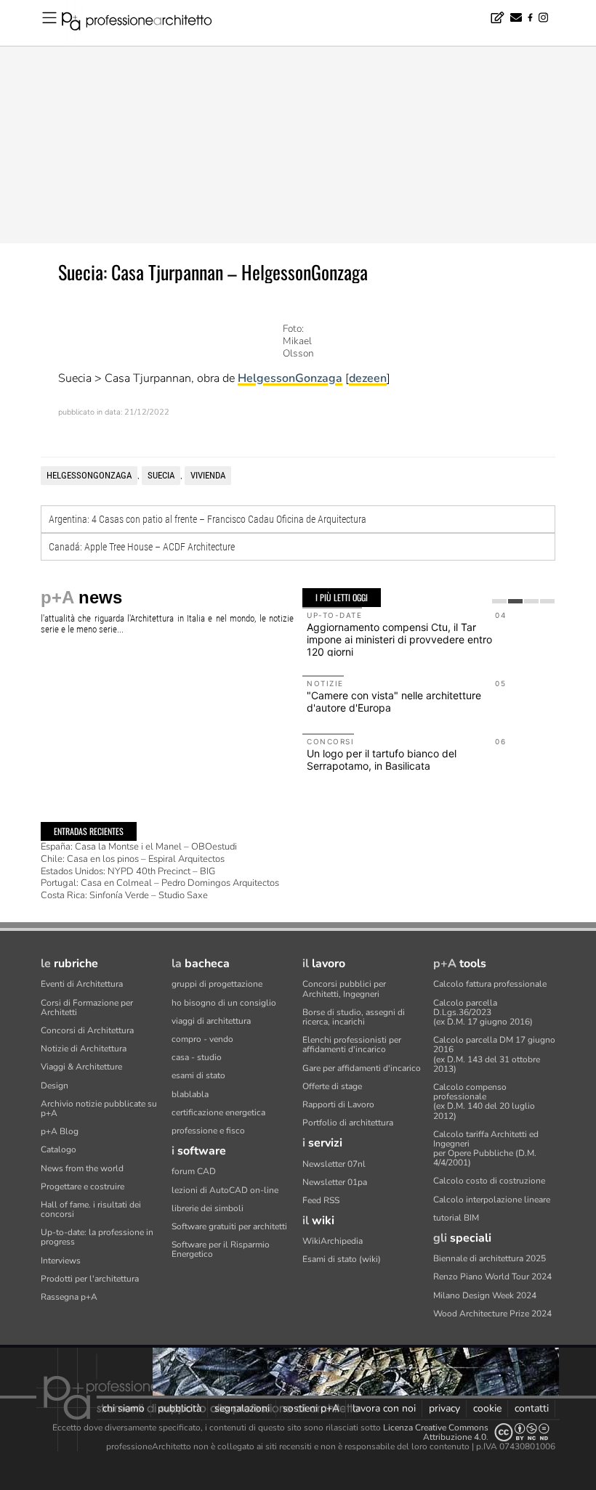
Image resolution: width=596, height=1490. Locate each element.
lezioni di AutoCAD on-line (225, 1190)
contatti (532, 1408)
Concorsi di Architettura (87, 1030)
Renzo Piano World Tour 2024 (492, 1276)
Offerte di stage (332, 1086)
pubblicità (179, 1408)
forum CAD (194, 1171)
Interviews (61, 1260)
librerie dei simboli (207, 1208)
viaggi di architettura (211, 1021)
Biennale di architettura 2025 (489, 1258)
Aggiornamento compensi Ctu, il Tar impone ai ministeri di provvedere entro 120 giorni (399, 639)
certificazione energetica (218, 1112)
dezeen (368, 378)
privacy (444, 1408)
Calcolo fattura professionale (490, 984)
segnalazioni (242, 1408)
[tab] (499, 601)
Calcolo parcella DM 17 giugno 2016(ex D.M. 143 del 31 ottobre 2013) (494, 1054)
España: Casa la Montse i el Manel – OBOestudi (139, 846)
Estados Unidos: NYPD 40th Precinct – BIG (128, 871)
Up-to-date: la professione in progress (97, 1236)
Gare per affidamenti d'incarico (361, 1068)
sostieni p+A (311, 1408)
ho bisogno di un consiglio (224, 1003)
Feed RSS (320, 1200)
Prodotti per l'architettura (90, 1279)
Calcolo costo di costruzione (489, 1180)
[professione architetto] (145, 23)
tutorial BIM (456, 1218)
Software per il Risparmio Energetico (221, 1249)
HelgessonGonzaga (290, 378)
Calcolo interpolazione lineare (491, 1199)
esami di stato (198, 1075)
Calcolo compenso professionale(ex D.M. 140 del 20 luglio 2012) (484, 1101)
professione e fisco (208, 1130)
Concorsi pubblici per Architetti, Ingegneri (344, 988)
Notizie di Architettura (83, 1048)
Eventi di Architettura (82, 984)
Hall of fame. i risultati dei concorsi (91, 1209)
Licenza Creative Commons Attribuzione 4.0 (435, 1432)
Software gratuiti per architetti (229, 1226)
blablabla (190, 1094)
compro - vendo (202, 1039)
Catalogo (58, 1149)
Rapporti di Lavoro (338, 1104)
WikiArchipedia (332, 1241)
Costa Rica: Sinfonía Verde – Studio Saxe (124, 895)
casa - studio (197, 1057)
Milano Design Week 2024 (484, 1295)
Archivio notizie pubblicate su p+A (99, 1108)
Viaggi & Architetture (81, 1066)
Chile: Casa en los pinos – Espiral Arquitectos (133, 859)
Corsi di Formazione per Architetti (87, 1007)
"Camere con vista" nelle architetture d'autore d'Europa (394, 701)
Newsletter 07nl (334, 1164)
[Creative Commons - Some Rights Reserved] (521, 1432)
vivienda (207, 475)
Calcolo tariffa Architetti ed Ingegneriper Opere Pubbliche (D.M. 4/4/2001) (486, 1148)
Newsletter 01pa (334, 1182)
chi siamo (123, 1408)
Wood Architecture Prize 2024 (492, 1313)
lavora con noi (384, 1408)
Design (54, 1085)
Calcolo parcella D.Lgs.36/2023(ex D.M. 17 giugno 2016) (483, 1012)
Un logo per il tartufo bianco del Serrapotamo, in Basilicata (381, 759)
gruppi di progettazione (217, 984)
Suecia (161, 475)
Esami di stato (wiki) (341, 1259)
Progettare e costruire (82, 1186)
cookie (487, 1408)
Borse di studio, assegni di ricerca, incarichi (353, 1016)
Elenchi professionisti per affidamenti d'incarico (351, 1044)
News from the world (82, 1168)
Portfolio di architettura (347, 1122)
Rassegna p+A (69, 1297)
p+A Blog (59, 1131)
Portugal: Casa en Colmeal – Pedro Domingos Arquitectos (160, 882)
